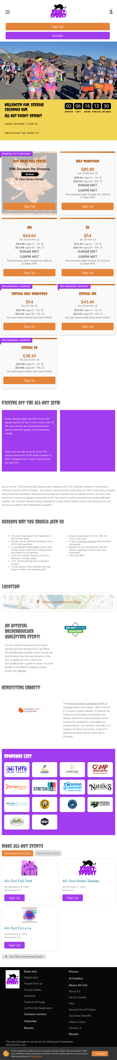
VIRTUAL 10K (87, 294)
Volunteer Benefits (80, 1015)
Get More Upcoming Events (26, 956)
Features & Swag (34, 1001)
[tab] (17, 853)
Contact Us (75, 1028)
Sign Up (57, 26)
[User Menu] (111, 11)
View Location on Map (61, 602)
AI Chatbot (76, 978)
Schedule (29, 995)
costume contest (87, 541)
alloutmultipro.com (16, 1044)
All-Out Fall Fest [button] (18, 881)
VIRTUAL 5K (29, 348)
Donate (57, 36)
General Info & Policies (82, 1009)
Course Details (32, 989)
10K (29, 227)
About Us (74, 991)
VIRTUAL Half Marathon (29, 294)
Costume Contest (35, 1014)
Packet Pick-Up (33, 983)
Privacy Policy (35, 1056)
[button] (14, 897)
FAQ (71, 1003)
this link (22, 671)
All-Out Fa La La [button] (17, 928)
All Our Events (77, 997)
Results (29, 1028)
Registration (31, 977)
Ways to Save (77, 1021)
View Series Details (31, 179)
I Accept (100, 1053)
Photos (73, 971)
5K (87, 227)
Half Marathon (87, 161)
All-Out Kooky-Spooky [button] (80, 881)
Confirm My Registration (38, 1008)
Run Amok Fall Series (29, 161)
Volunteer (30, 1021)
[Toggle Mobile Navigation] (8, 12)
